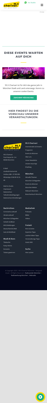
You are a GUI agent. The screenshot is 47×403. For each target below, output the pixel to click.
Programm (29, 150)
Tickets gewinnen (9, 252)
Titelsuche (6, 242)
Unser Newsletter (31, 160)
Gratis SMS (29, 242)
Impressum (7, 189)
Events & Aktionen (31, 153)
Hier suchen (29, 252)
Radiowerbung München (19, 275)
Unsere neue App (31, 164)
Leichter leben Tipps (32, 235)
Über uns (28, 157)
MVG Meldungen (9, 225)
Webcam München (31, 191)
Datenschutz (7, 192)
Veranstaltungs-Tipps (32, 239)
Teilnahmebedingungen (11, 195)
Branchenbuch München (33, 194)
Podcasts (28, 212)
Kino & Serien (29, 229)
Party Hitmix (7, 246)
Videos (27, 218)
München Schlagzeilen (32, 181)
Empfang (28, 167)
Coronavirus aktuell (10, 212)
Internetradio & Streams (33, 147)
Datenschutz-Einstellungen (12, 198)
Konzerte (6, 249)
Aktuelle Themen (31, 177)
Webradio (32, 275)
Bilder (27, 215)
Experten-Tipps (30, 232)
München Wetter (31, 187)
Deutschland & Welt (10, 229)
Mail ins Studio (8, 186)
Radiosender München (32, 273)
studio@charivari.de (10, 171)
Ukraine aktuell (8, 215)
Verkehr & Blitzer (9, 222)
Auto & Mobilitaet (9, 232)
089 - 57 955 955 (14, 174)
